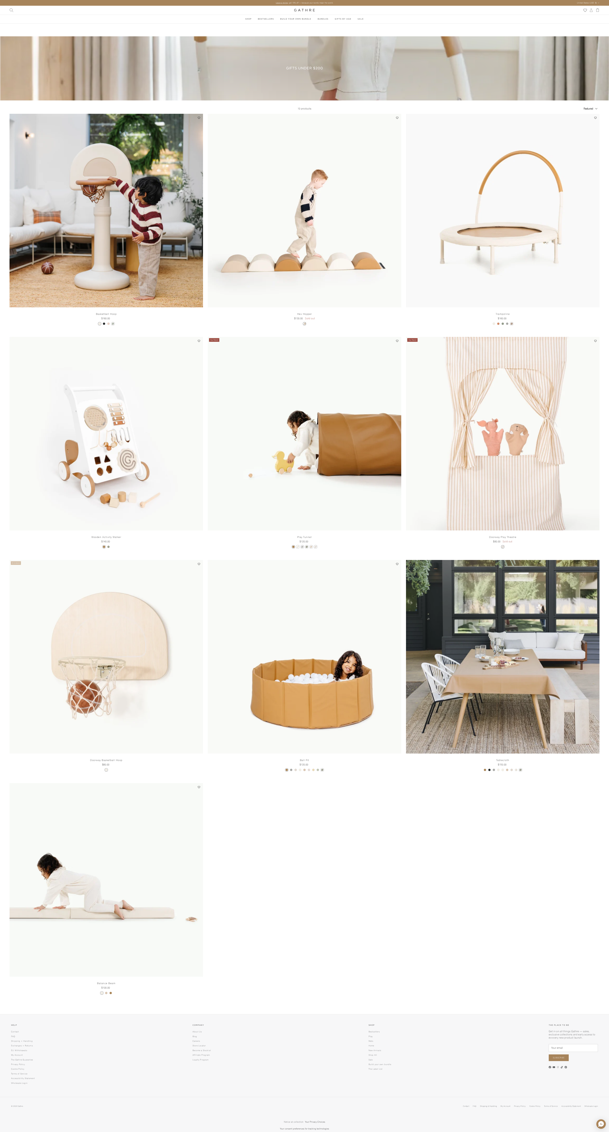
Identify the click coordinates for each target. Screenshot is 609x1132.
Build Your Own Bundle (295, 19)
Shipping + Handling (22, 1041)
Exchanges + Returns (22, 1045)
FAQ (13, 1036)
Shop (248, 19)
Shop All (373, 1055)
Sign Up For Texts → (321, 3)
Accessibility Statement (23, 1078)
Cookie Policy (17, 1069)
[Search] (11, 10)
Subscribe (559, 1057)
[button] (199, 117)
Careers (196, 1041)
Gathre (20, 1106)
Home (371, 1045)
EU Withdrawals (19, 1050)
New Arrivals (375, 1050)
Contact (15, 1031)
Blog (195, 1036)
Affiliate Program (201, 1055)
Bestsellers (266, 19)
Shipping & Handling (488, 1106)
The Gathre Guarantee (22, 1060)
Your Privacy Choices (315, 1122)
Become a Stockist (202, 1050)
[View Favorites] (585, 10)
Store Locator (199, 1045)
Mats (371, 1041)
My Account (17, 1055)
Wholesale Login (19, 1083)
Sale (361, 19)
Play (371, 1036)
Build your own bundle (380, 1064)
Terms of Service (19, 1073)
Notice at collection (293, 1122)
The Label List (376, 1069)
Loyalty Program (201, 1060)
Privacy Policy (18, 1064)
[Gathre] (304, 10)
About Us (197, 1031)
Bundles (323, 19)
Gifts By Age (343, 19)
